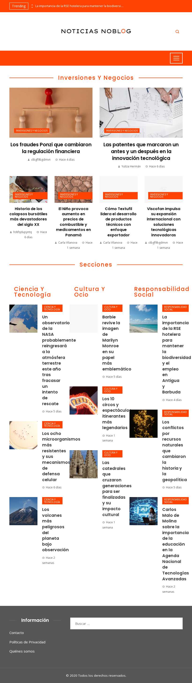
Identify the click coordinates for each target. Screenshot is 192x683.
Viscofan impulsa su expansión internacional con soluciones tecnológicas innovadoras (164, 222)
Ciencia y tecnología (52, 308)
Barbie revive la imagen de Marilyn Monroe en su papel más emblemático (116, 343)
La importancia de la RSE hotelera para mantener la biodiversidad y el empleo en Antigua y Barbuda (79, 6)
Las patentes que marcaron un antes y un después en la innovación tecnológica (141, 151)
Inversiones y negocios (32, 130)
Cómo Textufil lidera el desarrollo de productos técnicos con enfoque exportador (118, 222)
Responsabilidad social (175, 308)
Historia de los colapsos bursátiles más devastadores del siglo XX (28, 216)
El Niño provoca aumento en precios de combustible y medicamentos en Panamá (73, 222)
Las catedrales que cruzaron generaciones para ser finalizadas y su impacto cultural (117, 488)
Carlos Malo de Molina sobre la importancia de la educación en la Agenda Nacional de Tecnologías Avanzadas (175, 544)
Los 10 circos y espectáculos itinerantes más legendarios (117, 413)
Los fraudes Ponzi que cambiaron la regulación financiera (51, 148)
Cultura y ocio (110, 308)
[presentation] (32, 5)
